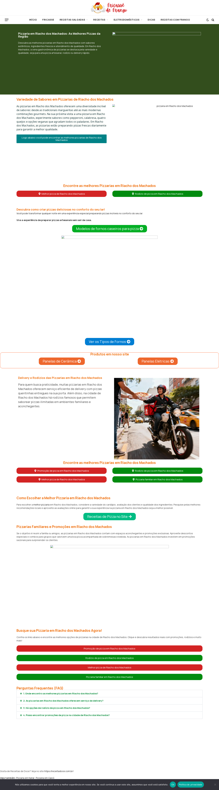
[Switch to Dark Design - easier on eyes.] (208, 19)
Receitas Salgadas (72, 19)
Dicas (151, 19)
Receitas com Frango (175, 19)
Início (33, 19)
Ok (172, 784)
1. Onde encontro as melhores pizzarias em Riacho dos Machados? (60, 693)
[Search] (212, 19)
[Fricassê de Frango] (109, 7)
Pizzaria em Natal (25, 777)
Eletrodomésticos (126, 19)
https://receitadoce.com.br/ (59, 771)
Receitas (99, 19)
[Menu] (6, 19)
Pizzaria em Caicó (45, 777)
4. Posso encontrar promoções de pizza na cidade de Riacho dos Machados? (66, 715)
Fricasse (48, 19)
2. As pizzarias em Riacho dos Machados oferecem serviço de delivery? (63, 700)
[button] (62, 138)
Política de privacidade (190, 784)
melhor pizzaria (41, 504)
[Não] (215, 784)
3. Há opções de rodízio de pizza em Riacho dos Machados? (56, 707)
